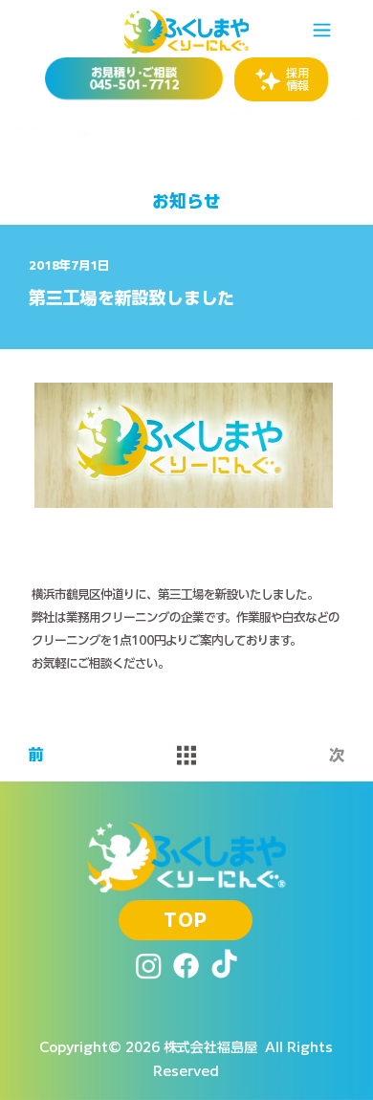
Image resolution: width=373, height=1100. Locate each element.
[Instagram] (148, 965)
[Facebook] (186, 965)
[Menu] (322, 30)
